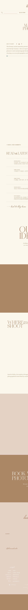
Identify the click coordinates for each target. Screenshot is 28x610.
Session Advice (17, 161)
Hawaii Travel (17, 169)
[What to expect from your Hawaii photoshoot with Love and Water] (9, 162)
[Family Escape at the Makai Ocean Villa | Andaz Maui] (9, 180)
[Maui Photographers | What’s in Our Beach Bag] (9, 188)
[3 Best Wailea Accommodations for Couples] (9, 171)
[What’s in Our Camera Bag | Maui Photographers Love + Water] (9, 197)
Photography (17, 195)
